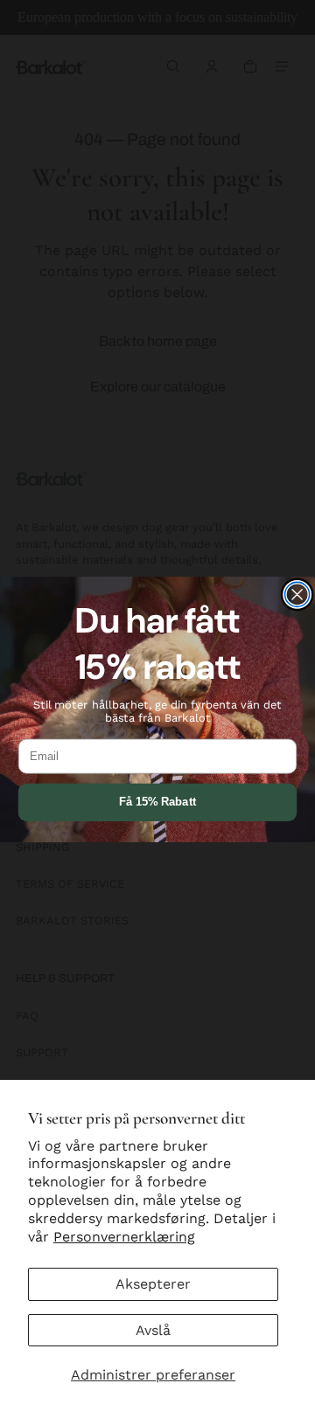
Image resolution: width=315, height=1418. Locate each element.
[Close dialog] (297, 594)
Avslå (153, 1330)
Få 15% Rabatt (157, 802)
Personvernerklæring (124, 1236)
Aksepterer (153, 1284)
